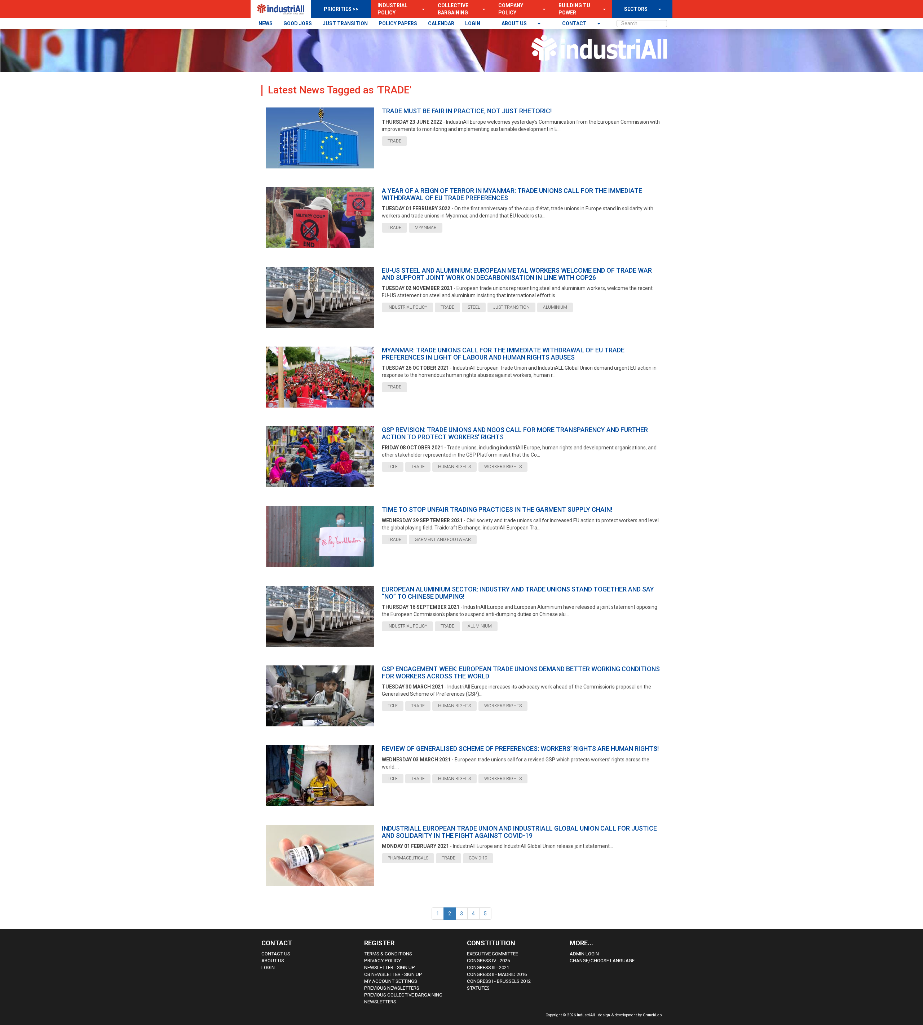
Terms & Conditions (388, 953)
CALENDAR (441, 23)
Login (268, 967)
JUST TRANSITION (345, 23)
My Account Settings (390, 981)
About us (515, 23)
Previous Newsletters (391, 988)
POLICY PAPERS (398, 23)
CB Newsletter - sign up (393, 974)
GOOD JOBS (297, 23)
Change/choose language (602, 960)
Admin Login (584, 953)
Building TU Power (574, 9)
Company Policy (510, 9)
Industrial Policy (392, 9)
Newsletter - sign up (389, 967)
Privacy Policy (382, 960)
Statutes (478, 988)
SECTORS (636, 9)
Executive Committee (492, 953)
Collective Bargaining (453, 9)
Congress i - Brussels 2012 (499, 981)
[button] (421, 9)
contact (575, 23)
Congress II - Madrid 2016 (497, 974)
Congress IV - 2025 (488, 960)
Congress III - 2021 (488, 967)
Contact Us (275, 953)
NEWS (266, 23)
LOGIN (472, 23)
